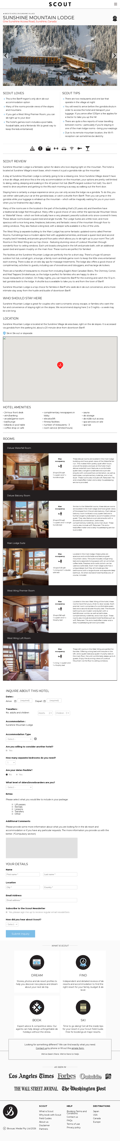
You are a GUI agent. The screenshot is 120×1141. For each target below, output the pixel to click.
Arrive (9, 701)
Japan (96, 1111)
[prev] (5, 55)
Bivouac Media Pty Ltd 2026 (21, 1128)
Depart (38, 701)
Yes (10, 750)
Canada (52, 21)
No (10, 774)
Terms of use (73, 1124)
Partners (43, 1129)
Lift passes (20, 804)
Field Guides (45, 1118)
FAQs (69, 1120)
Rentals (18, 807)
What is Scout (46, 1111)
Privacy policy (74, 1127)
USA (95, 1115)
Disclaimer (44, 1125)
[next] (114, 55)
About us (43, 1122)
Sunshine (41, 21)
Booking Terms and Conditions (77, 1112)
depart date (44, 701)
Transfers (19, 811)
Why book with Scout (50, 1115)
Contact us (41, 1048)
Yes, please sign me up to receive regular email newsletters (39, 912)
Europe (97, 1122)
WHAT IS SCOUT (60, 945)
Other (18, 814)
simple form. (78, 1048)
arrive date (15, 701)
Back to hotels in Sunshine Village (20, 14)
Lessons (19, 809)
